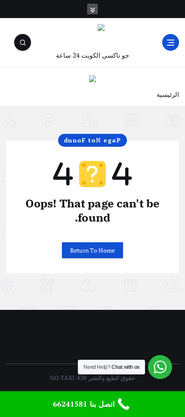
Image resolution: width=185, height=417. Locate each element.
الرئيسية (168, 94)
